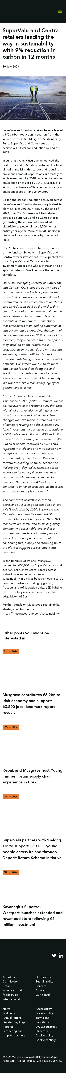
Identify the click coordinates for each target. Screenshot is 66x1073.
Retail (6, 986)
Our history (10, 981)
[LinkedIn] (61, 955)
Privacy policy (45, 1013)
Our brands (43, 977)
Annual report (12, 1017)
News (6, 1008)
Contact (41, 990)
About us (9, 977)
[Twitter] (54, 955)
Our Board (43, 994)
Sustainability (44, 981)
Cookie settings (46, 1040)
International (11, 999)
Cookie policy (44, 1035)
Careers (41, 986)
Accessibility (44, 1008)
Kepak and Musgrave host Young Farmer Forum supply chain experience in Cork (32, 776)
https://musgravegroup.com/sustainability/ (31, 613)
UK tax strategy (46, 1026)
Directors (42, 1031)
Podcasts (9, 1013)
